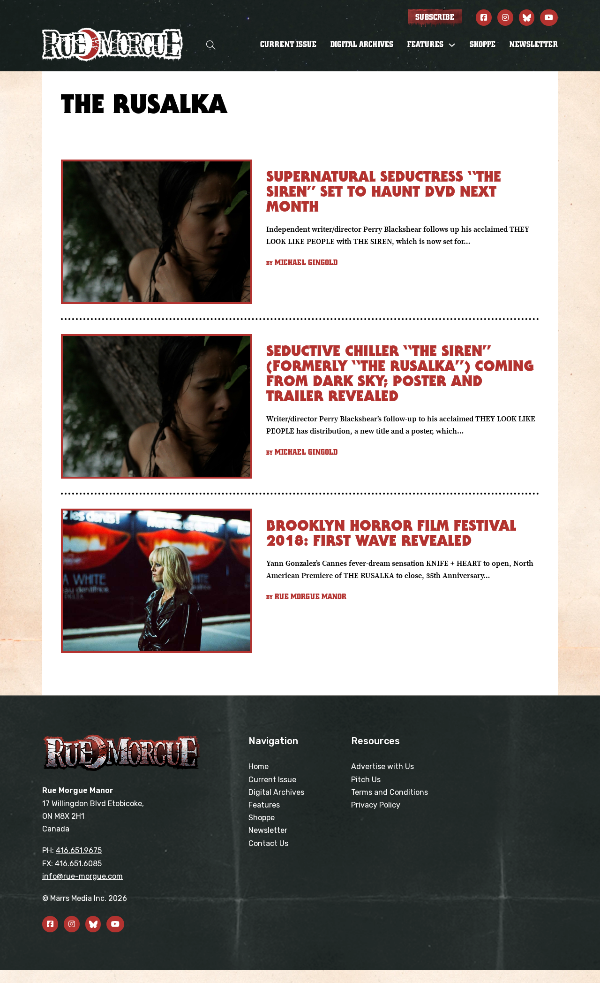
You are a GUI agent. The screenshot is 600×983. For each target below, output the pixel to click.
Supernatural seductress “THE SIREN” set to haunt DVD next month (383, 191)
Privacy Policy (375, 804)
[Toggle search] (211, 44)
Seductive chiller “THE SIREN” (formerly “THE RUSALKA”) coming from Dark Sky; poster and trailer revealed (399, 373)
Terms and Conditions (389, 792)
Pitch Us (366, 779)
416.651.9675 (79, 850)
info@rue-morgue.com (82, 876)
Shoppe (482, 44)
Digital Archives (361, 44)
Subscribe (434, 17)
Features (264, 804)
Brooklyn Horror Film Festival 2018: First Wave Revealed (391, 532)
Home (258, 766)
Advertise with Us (382, 766)
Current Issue (288, 44)
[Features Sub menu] (452, 45)
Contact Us (268, 843)
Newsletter (534, 44)
